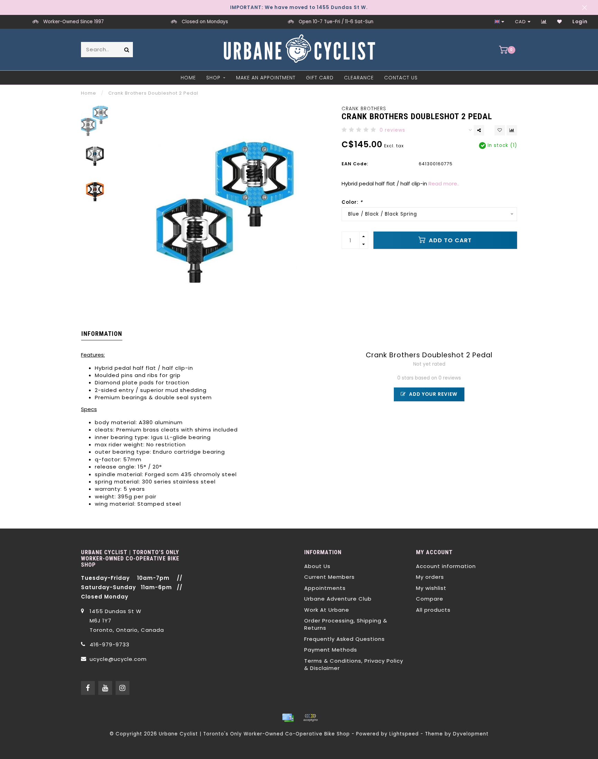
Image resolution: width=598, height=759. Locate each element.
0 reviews (392, 130)
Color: (352, 202)
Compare (429, 598)
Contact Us (401, 77)
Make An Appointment (266, 77)
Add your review (432, 394)
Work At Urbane (326, 609)
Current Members (329, 577)
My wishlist (431, 588)
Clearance (359, 77)
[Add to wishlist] (500, 130)
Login (580, 21)
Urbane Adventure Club (338, 598)
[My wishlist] (559, 21)
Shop (213, 77)
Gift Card (320, 77)
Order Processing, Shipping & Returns (345, 624)
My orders (430, 577)
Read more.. (443, 183)
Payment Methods (330, 649)
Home (188, 77)
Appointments (325, 588)
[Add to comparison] (512, 130)
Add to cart (449, 240)
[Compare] (544, 21)
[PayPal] (310, 718)
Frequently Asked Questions (344, 639)
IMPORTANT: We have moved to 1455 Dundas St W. (299, 7)
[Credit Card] (288, 718)
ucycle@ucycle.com (118, 659)
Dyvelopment (471, 734)
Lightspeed (404, 734)
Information (101, 333)
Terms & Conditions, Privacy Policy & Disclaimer (353, 664)
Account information (446, 566)
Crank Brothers (364, 108)
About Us (317, 566)
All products (433, 609)
